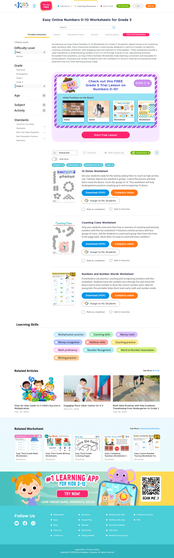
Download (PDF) (95, 193)
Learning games (112, 34)
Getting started (87, 535)
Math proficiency (67, 350)
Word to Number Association (137, 350)
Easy (18, 52)
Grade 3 (19, 86)
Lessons (57, 34)
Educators (65, 6)
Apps (55, 519)
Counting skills (102, 334)
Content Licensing (145, 514)
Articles (156, 370)
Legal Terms (80, 549)
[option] (38, 394)
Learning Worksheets (149, 428)
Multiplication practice (71, 334)
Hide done (63, 159)
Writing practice (67, 357)
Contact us (58, 535)
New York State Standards (27, 132)
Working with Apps (117, 519)
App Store (85, 514)
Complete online (124, 193)
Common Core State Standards (25, 126)
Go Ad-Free (123, 6)
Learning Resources (86, 6)
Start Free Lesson (105, 135)
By (54, 153)
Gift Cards (108, 6)
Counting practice (125, 342)
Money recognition (68, 342)
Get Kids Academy (117, 525)
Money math (127, 334)
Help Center (86, 530)
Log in (137, 6)
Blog (55, 525)
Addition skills (97, 342)
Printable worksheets (37, 34)
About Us (57, 530)
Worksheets (58, 514)
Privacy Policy (93, 549)
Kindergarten (22, 74)
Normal (19, 56)
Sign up (151, 6)
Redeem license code (118, 535)
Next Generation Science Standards (27, 138)
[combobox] (67, 153)
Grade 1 (19, 78)
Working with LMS (117, 514)
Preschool (20, 70)
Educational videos (75, 34)
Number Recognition (99, 350)
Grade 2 (19, 82)
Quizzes (94, 34)
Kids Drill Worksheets (136, 34)
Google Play (86, 519)
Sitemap (84, 525)
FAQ (138, 519)
